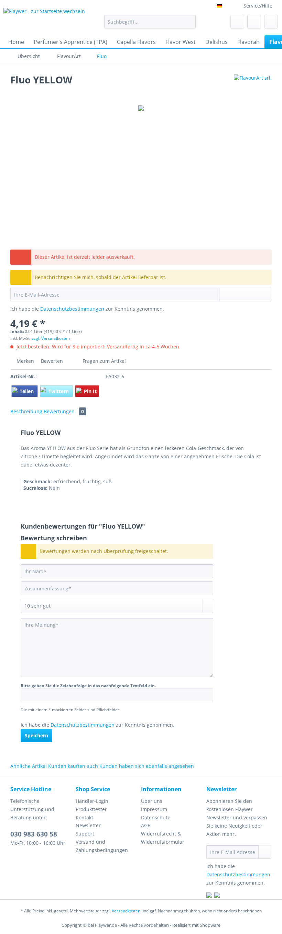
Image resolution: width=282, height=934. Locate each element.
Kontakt (84, 817)
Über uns (151, 801)
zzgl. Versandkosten (51, 338)
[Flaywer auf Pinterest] (217, 896)
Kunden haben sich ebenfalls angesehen (146, 766)
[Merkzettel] (237, 21)
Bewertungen (64, 411)
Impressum (154, 809)
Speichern (36, 735)
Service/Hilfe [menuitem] (258, 5)
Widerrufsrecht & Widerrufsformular (162, 837)
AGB (146, 825)
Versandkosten (126, 911)
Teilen (27, 391)
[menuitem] (150, 25)
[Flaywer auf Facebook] (209, 896)
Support (85, 833)
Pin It (90, 391)
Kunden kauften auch (73, 766)
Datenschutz (155, 817)
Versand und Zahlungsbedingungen (102, 846)
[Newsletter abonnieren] (264, 852)
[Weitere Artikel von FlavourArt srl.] (253, 86)
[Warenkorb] (271, 21)
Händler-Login (92, 801)
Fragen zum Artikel (103, 361)
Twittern (59, 391)
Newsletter (88, 825)
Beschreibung (26, 411)
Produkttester (91, 809)
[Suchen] (189, 21)
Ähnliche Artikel (28, 766)
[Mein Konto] (254, 21)
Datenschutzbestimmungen (72, 308)
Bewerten (52, 361)
